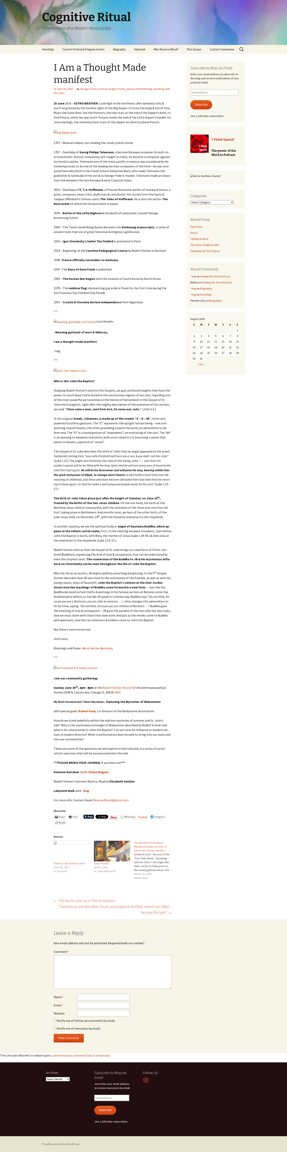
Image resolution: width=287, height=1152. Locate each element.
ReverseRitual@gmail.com (111, 800)
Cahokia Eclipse (199, 239)
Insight (112, 89)
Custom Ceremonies (222, 49)
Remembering (143, 89)
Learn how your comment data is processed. (81, 1055)
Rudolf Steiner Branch (117, 688)
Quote (130, 89)
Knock (194, 233)
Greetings (48, 49)
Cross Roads (101, 863)
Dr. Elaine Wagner (96, 772)
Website (59, 1013)
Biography (119, 49)
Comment (61, 952)
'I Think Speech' (223, 139)
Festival (102, 89)
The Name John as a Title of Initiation (85, 900)
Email (58, 1005)
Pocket (143, 817)
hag (86, 791)
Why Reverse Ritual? (166, 49)
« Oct (201, 364)
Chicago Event (88, 89)
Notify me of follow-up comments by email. (86, 1021)
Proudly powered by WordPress (60, 1144)
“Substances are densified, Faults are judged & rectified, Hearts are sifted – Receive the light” (115, 909)
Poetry (121, 89)
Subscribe (201, 104)
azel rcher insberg (98, 648)
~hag (193, 276)
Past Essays (194, 49)
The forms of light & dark (204, 245)
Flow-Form (196, 226)
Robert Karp (87, 711)
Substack (139, 49)
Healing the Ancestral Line (215, 276)
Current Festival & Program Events (83, 49)
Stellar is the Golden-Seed (69, 863)
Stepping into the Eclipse (205, 251)
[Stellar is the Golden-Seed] (72, 851)
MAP (118, 692)
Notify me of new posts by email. (79, 1028)
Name (59, 997)
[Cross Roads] (112, 851)
